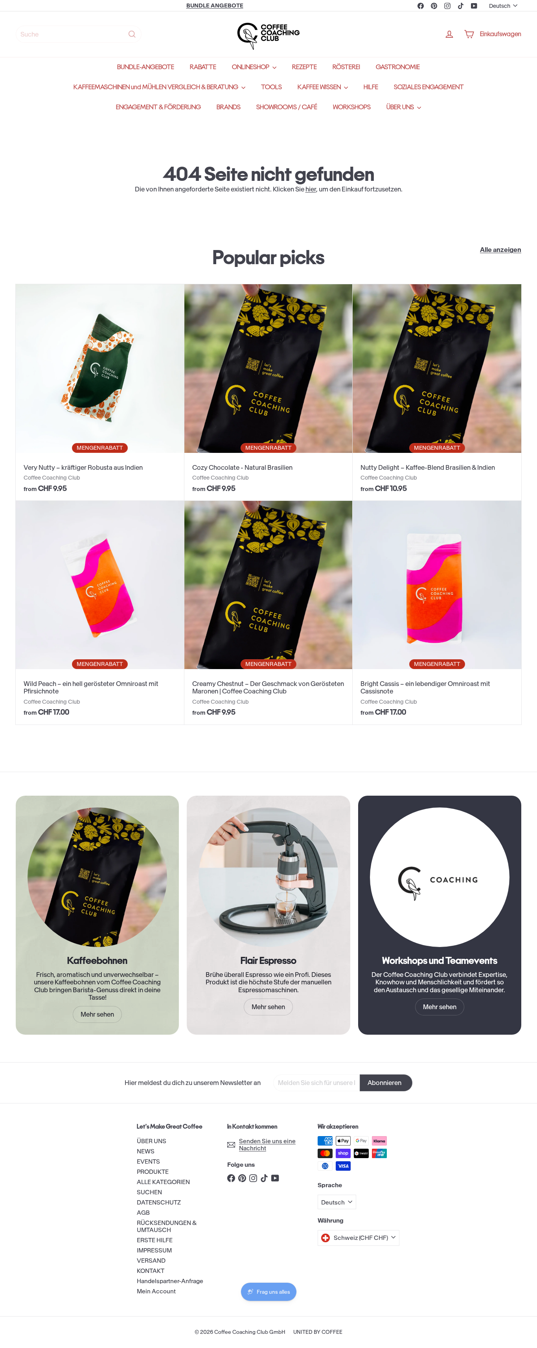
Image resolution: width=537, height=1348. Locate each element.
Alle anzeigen (500, 250)
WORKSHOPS (352, 107)
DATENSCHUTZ (159, 1202)
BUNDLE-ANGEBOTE (145, 67)
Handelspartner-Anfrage (170, 1281)
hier (310, 189)
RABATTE (203, 67)
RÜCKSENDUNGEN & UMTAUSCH (167, 1226)
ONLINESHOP (251, 67)
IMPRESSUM (154, 1250)
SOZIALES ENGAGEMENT (429, 87)
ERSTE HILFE (155, 1240)
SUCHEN (149, 1192)
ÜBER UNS (400, 107)
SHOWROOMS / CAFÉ (286, 107)
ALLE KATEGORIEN (163, 1182)
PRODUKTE (153, 1171)
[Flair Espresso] (268, 877)
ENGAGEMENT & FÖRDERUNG (158, 107)
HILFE (371, 87)
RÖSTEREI (346, 67)
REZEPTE (304, 67)
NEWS (145, 1151)
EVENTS (148, 1161)
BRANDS (229, 107)
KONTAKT (150, 1270)
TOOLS (271, 87)
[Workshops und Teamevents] (439, 877)
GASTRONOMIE (398, 67)
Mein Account (156, 1291)
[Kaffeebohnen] (97, 877)
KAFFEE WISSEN (320, 87)
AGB (143, 1212)
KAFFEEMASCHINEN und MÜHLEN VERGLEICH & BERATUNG (156, 87)
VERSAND (151, 1260)
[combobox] (79, 34)
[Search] (132, 34)
